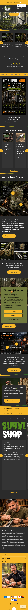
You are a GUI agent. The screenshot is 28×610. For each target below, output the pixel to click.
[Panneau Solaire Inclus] (7, 347)
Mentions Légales (6, 413)
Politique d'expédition (7, 408)
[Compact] (12, 193)
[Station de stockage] (16, 344)
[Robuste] (21, 204)
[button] (2, 8)
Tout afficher (14, 171)
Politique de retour (19, 408)
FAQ (19, 413)
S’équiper (14, 14)
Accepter (13, 311)
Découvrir (8, 236)
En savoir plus (12, 401)
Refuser (13, 315)
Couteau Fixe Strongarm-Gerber (8, 147)
